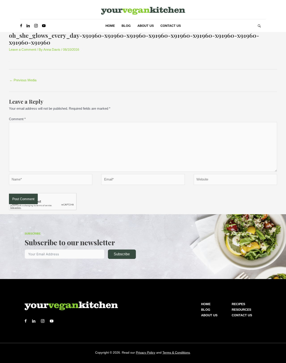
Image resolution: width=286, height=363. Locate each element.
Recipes (238, 304)
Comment (17, 119)
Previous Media (22, 80)
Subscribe (122, 254)
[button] (259, 26)
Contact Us (242, 315)
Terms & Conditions (176, 352)
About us (209, 315)
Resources (241, 309)
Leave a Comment (22, 49)
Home (205, 304)
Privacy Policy (145, 352)
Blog (205, 309)
